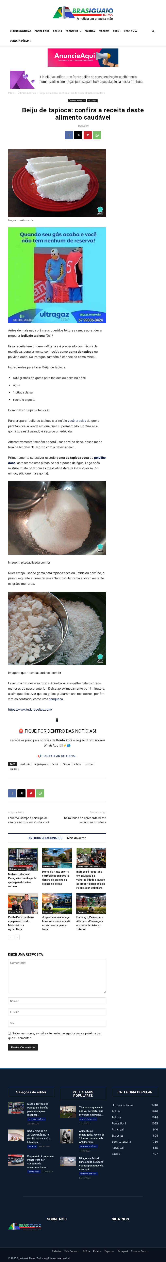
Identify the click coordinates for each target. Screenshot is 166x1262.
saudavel (14, 768)
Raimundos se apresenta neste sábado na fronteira (85, 820)
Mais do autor (76, 838)
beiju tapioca (41, 764)
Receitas (92, 100)
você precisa (77, 421)
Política (90, 31)
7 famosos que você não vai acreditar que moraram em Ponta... (91, 1111)
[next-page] (17, 937)
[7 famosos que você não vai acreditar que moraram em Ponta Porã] (68, 1112)
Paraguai (123, 1251)
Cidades (56, 1251)
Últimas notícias (20, 31)
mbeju (77, 764)
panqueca (56, 699)
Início (11, 93)
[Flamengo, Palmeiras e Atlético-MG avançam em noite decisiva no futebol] (91, 903)
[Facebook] (69, 135)
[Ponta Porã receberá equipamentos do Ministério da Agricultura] (23, 903)
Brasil (117, 31)
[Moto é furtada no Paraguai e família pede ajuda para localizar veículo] (23, 859)
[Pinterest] (88, 135)
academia (25, 764)
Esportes (104, 31)
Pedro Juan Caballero (88, 866)
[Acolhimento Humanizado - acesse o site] (83, 57)
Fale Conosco (71, 1251)
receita (89, 764)
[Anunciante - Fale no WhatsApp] (57, 275)
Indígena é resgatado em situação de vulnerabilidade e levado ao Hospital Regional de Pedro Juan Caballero (90, 879)
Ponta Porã (42, 31)
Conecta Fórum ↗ (21, 40)
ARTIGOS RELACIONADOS (45, 838)
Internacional (49, 866)
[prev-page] (10, 937)
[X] (78, 135)
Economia (130, 31)
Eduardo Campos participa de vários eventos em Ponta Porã (28, 820)
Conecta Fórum (139, 1251)
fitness (66, 764)
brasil (55, 764)
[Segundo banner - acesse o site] (83, 80)
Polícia (57, 31)
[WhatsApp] (97, 135)
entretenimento (88, 1119)
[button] (153, 31)
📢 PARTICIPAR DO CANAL (57, 756)
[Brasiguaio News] (83, 13)
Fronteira (72, 31)
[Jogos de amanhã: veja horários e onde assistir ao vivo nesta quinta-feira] (57, 903)
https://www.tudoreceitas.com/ (30, 709)
